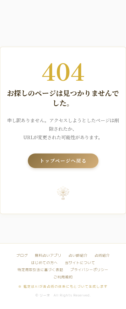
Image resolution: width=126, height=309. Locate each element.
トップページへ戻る (63, 160)
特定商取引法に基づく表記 (40, 269)
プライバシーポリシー (89, 269)
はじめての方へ (44, 262)
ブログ (22, 255)
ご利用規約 (63, 277)
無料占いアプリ (48, 255)
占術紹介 (102, 255)
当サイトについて (80, 262)
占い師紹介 (78, 255)
